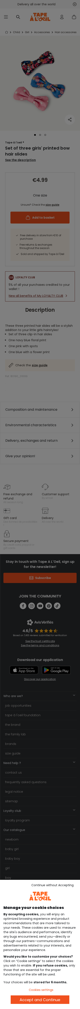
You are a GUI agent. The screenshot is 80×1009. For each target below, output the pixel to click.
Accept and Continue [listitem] (40, 999)
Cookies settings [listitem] (41, 990)
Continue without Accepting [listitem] (52, 885)
